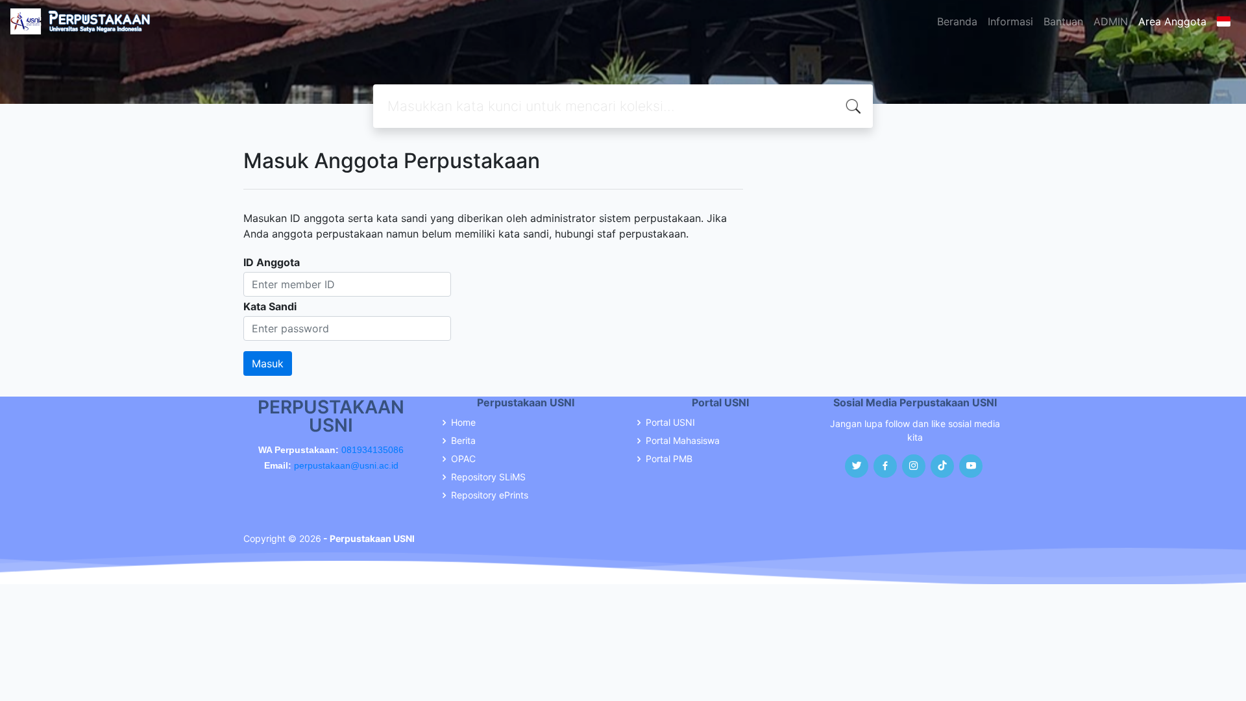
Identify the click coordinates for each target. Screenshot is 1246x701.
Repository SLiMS (488, 477)
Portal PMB (669, 458)
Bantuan (1063, 21)
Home (463, 422)
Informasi (1010, 21)
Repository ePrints (489, 495)
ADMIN (1110, 21)
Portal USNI (670, 422)
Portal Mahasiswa (683, 440)
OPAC (463, 458)
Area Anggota (1172, 21)
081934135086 (372, 450)
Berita (463, 440)
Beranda (957, 21)
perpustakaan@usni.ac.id (346, 465)
